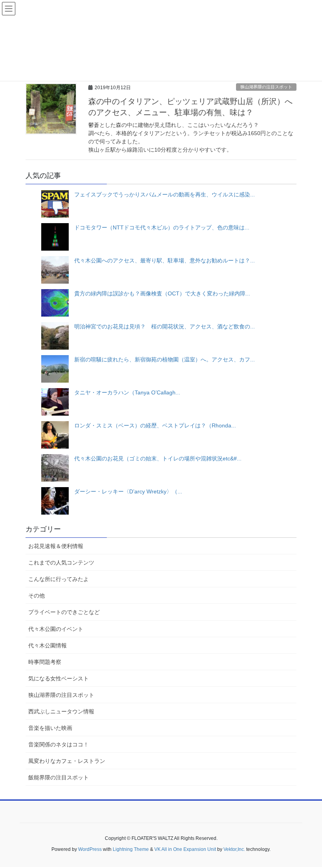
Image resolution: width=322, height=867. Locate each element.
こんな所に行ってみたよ (58, 579)
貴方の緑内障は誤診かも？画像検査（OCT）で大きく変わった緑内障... (162, 293)
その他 (36, 595)
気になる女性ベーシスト (58, 678)
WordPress (90, 849)
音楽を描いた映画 (50, 728)
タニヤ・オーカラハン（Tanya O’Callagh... (127, 392)
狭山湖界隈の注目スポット (266, 86)
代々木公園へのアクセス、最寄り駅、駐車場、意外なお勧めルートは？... (164, 260)
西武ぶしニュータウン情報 (61, 711)
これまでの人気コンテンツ (61, 562)
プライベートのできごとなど (64, 612)
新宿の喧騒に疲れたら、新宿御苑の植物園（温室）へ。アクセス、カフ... (164, 359)
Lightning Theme (131, 849)
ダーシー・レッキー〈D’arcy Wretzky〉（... (128, 491)
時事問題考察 (44, 662)
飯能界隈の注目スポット (58, 777)
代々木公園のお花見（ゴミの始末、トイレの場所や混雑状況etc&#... (158, 458)
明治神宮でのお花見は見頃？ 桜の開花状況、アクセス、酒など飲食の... (164, 326)
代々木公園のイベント (55, 629)
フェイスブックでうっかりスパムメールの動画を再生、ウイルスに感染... (164, 194)
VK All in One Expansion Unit (185, 849)
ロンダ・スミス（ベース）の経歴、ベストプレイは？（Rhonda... (155, 425)
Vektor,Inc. (234, 849)
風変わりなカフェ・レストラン (66, 761)
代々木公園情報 (47, 645)
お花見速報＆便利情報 (55, 546)
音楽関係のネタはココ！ (58, 744)
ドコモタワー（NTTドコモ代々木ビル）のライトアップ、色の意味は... (161, 227)
